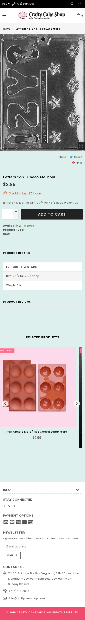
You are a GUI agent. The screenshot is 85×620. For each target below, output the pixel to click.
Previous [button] (5, 403)
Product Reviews (17, 301)
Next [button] (77, 403)
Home (7, 28)
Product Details (16, 253)
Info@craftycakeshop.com (27, 598)
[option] (41, 407)
